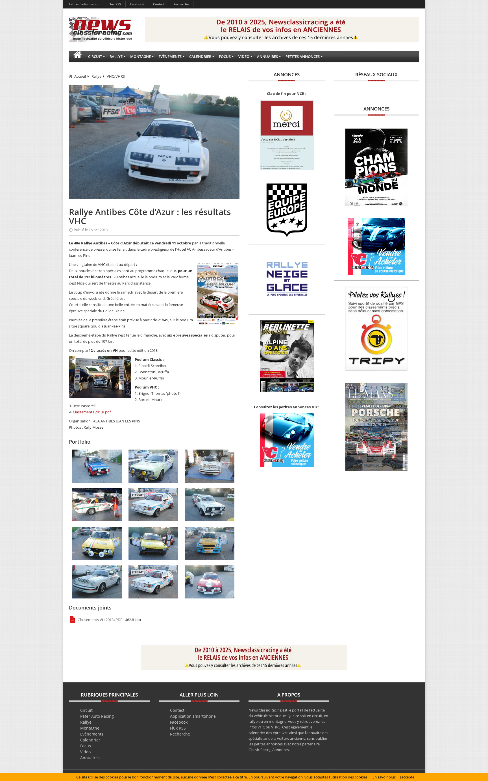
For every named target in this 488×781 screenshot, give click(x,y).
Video (85, 751)
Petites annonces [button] (303, 56)
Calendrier (90, 740)
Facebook (137, 4)
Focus (85, 746)
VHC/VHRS (116, 76)
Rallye (96, 76)
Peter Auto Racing (97, 716)
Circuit (86, 710)
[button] (77, 56)
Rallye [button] (116, 56)
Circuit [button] (95, 56)
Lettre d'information (84, 4)
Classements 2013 (88, 412)
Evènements (91, 734)
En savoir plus (384, 777)
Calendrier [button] (200, 56)
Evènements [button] (170, 56)
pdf (108, 412)
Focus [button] (225, 56)
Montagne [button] (140, 56)
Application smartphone (193, 716)
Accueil (80, 76)
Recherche (181, 4)
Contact (158, 4)
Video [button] (243, 56)
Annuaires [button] (267, 56)
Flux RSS (114, 4)
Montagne (89, 728)
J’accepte (407, 777)
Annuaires (90, 757)
